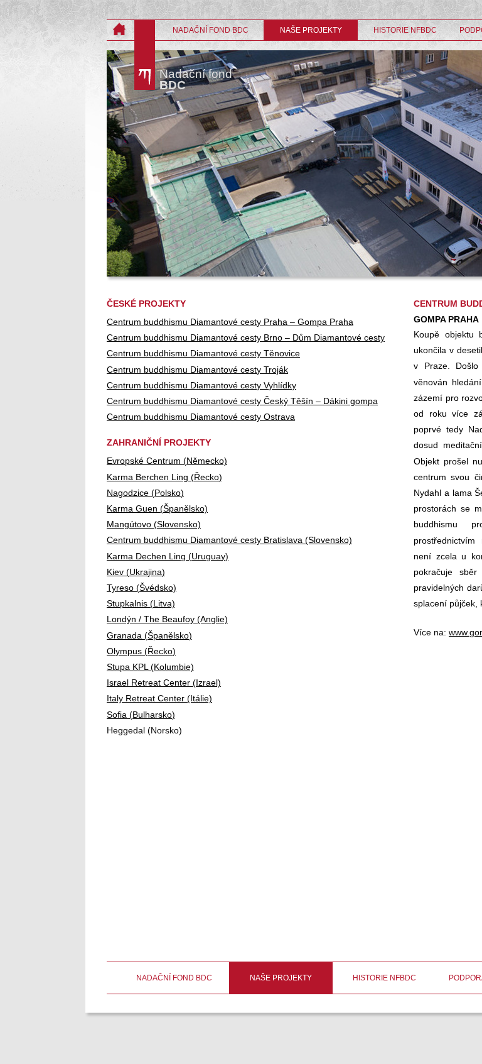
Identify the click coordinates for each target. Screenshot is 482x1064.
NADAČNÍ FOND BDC (211, 30)
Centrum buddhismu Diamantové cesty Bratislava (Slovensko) (229, 540)
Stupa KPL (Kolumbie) (150, 667)
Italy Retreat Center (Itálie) (159, 698)
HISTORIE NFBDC (405, 30)
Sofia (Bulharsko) (141, 715)
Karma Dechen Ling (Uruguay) (167, 556)
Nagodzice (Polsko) (145, 493)
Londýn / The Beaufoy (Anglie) (167, 619)
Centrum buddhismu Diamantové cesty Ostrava (201, 417)
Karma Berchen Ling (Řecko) (164, 477)
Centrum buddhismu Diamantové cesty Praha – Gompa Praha (230, 322)
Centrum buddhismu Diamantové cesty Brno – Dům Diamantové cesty (246, 337)
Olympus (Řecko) (141, 651)
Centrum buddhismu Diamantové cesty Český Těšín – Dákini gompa (242, 401)
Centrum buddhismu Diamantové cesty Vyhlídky (201, 385)
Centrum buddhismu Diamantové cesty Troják (197, 370)
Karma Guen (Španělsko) (157, 508)
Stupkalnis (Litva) (141, 603)
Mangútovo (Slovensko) (154, 524)
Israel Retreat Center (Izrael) (164, 682)
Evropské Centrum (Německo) (167, 461)
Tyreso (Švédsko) (141, 588)
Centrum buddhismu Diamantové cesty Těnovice (203, 353)
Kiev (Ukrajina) (136, 572)
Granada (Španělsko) (149, 635)
